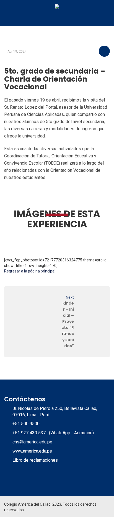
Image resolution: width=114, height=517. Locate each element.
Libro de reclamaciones (35, 460)
